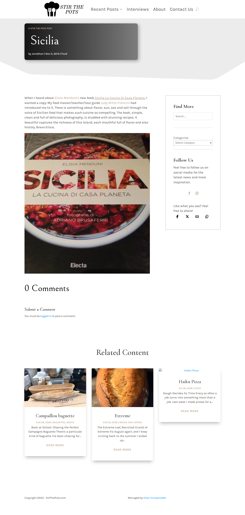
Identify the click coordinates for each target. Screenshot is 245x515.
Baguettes (59, 422)
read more (55, 445)
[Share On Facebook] (177, 216)
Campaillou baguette (55, 416)
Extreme (122, 416)
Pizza (197, 388)
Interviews (138, 9)
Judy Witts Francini (115, 103)
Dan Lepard (135, 422)
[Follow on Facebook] (189, 193)
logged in (45, 316)
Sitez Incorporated (154, 497)
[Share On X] (187, 216)
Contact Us (181, 9)
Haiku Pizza (190, 381)
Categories (180, 138)
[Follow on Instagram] (197, 193)
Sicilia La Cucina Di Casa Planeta (119, 98)
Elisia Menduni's (67, 98)
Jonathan (38, 53)
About (159, 9)
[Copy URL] (207, 216)
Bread (70, 422)
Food (64, 53)
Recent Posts (105, 9)
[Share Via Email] (197, 216)
